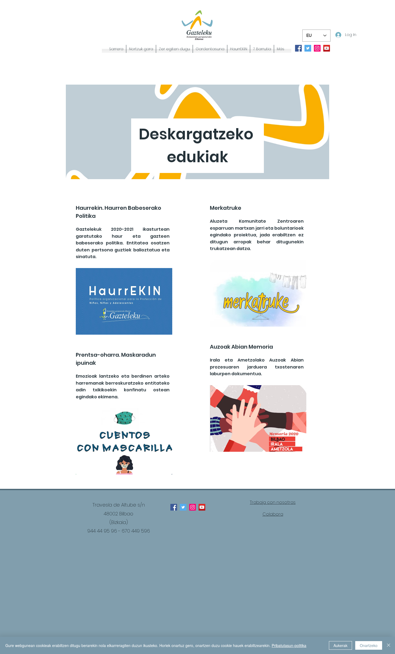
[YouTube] (326, 48)
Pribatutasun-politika (289, 645)
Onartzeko (369, 645)
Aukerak (340, 645)
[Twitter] (307, 48)
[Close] (388, 645)
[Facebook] (298, 48)
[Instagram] (317, 48)
